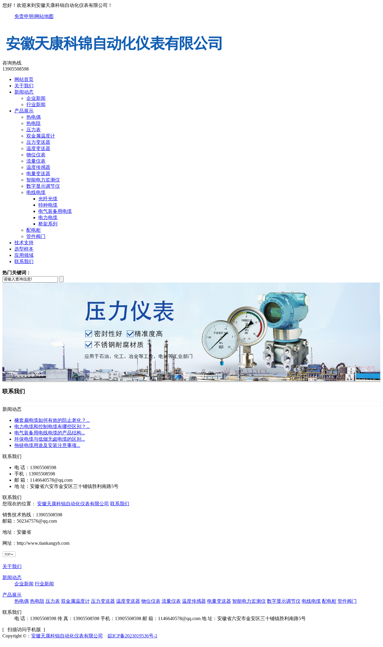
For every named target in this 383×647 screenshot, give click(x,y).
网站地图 (44, 16)
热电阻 (33, 123)
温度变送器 (38, 148)
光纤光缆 (47, 198)
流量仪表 (35, 161)
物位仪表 (35, 154)
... (52, 420)
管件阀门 (35, 236)
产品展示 (24, 110)
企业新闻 (35, 98)
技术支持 (24, 242)
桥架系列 (47, 223)
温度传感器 (38, 167)
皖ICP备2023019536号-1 (132, 635)
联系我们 (24, 261)
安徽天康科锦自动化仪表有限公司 (73, 503)
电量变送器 (38, 173)
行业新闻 (35, 104)
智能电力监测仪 (43, 179)
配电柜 (33, 230)
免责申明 (24, 16)
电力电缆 (47, 217)
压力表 (33, 129)
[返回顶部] (9, 556)
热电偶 (33, 117)
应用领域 (24, 255)
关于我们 (24, 85)
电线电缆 (35, 192)
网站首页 (24, 79)
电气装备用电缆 (55, 211)
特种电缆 (47, 204)
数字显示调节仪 (43, 186)
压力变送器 (38, 142)
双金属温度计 (40, 135)
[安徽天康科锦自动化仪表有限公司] (114, 57)
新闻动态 (24, 91)
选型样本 (24, 248)
